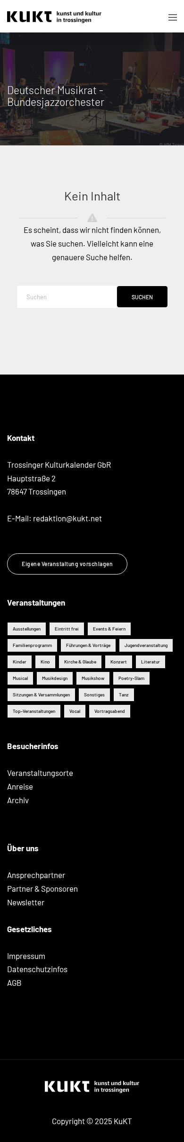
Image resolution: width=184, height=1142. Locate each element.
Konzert (118, 661)
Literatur (150, 661)
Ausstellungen (27, 628)
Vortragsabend (109, 711)
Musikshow (93, 678)
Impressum (26, 955)
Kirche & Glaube (80, 661)
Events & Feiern (109, 628)
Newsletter (25, 902)
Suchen (142, 297)
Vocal (74, 711)
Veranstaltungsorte (40, 772)
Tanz (124, 694)
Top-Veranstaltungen (34, 711)
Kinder (19, 661)
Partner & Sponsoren (42, 888)
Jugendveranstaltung (146, 645)
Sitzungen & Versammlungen (41, 694)
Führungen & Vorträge (88, 645)
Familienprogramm (32, 645)
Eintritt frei (67, 628)
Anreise (20, 786)
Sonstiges (94, 694)
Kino (45, 661)
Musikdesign (54, 678)
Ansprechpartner (36, 874)
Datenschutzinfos (37, 969)
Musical (20, 678)
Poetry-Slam (131, 678)
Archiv (18, 800)
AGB (14, 982)
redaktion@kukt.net (67, 518)
